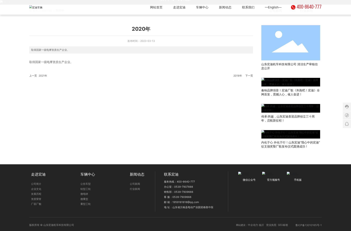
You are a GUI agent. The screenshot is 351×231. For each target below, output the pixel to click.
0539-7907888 (183, 186)
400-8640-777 (309, 7)
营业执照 (271, 224)
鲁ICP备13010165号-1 (308, 225)
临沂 (261, 224)
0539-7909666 (183, 191)
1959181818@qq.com (185, 202)
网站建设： (242, 225)
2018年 (237, 75)
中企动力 (253, 224)
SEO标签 (283, 224)
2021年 (43, 75)
